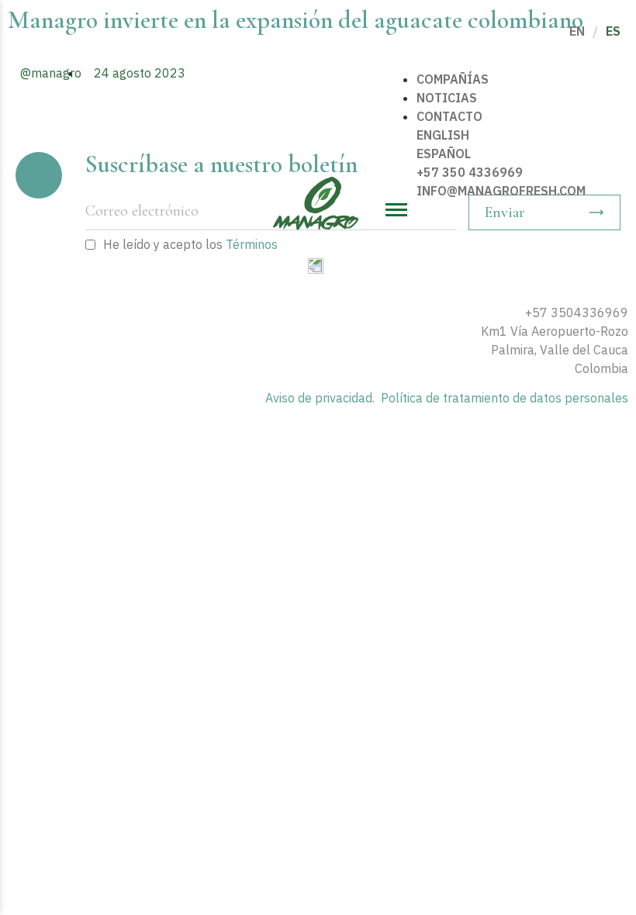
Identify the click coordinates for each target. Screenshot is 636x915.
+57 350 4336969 (470, 172)
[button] (504, 209)
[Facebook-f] (600, 281)
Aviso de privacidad (318, 398)
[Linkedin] (621, 281)
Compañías (453, 79)
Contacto (449, 116)
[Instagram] (578, 281)
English (443, 135)
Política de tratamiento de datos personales (504, 398)
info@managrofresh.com (501, 191)
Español (444, 153)
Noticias (447, 97)
